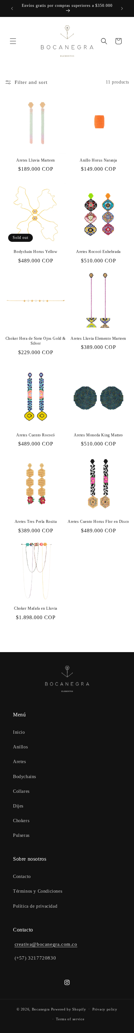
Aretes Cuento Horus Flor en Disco (98, 521)
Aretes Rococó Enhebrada (98, 251)
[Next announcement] (122, 8)
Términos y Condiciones (37, 891)
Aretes (19, 761)
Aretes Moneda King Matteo (98, 435)
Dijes (18, 806)
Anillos (20, 746)
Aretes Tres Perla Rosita (36, 521)
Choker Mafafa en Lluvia (35, 608)
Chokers (21, 820)
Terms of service (70, 1019)
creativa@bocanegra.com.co (46, 944)
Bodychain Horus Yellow (35, 251)
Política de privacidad (35, 906)
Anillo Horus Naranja (98, 160)
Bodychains (24, 776)
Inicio (19, 732)
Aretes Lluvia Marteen (35, 160)
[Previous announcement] (12, 8)
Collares (21, 791)
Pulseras (21, 835)
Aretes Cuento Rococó (35, 435)
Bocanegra (41, 1009)
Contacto (22, 876)
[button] (13, 41)
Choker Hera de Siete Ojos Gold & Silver (36, 341)
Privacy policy (104, 1009)
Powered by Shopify (68, 1009)
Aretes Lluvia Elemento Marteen (98, 338)
